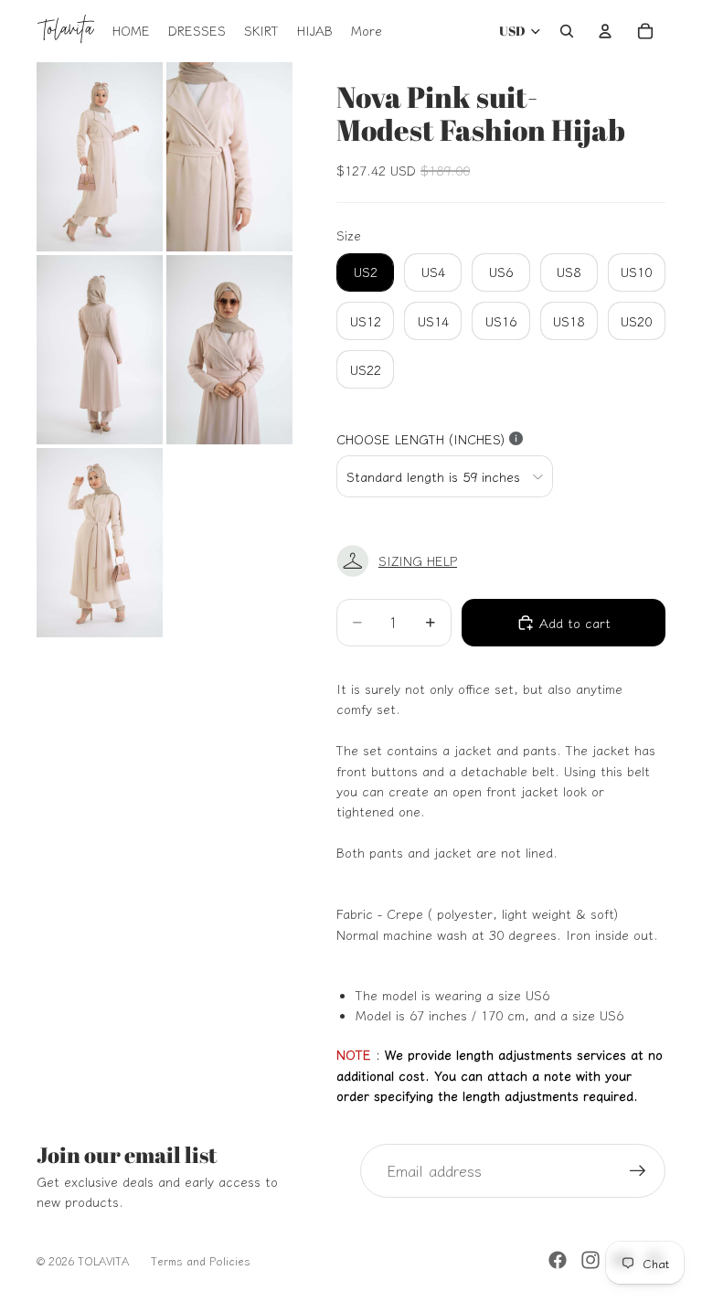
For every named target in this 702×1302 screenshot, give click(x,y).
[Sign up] (638, 1171)
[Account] (605, 31)
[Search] (567, 31)
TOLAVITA (103, 1260)
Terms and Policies (200, 1260)
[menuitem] (366, 31)
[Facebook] (558, 1260)
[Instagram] (590, 1260)
